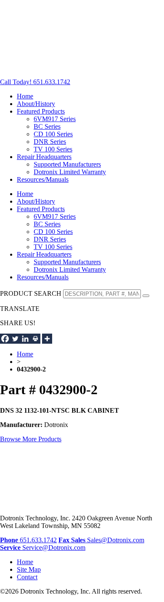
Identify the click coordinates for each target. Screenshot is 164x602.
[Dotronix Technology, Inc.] (63, 67)
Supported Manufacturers (67, 164)
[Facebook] (5, 339)
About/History (36, 103)
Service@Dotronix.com (42, 547)
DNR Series (50, 141)
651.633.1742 (28, 540)
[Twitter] (15, 339)
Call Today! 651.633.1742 (35, 81)
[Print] (35, 339)
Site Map (29, 569)
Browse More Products (30, 439)
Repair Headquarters (44, 156)
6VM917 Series (55, 118)
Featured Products (41, 111)
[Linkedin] (25, 339)
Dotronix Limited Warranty (70, 171)
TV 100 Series (53, 149)
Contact (27, 577)
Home (25, 96)
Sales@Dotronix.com (107, 540)
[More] (47, 339)
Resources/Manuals (43, 179)
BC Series (47, 126)
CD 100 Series (53, 134)
